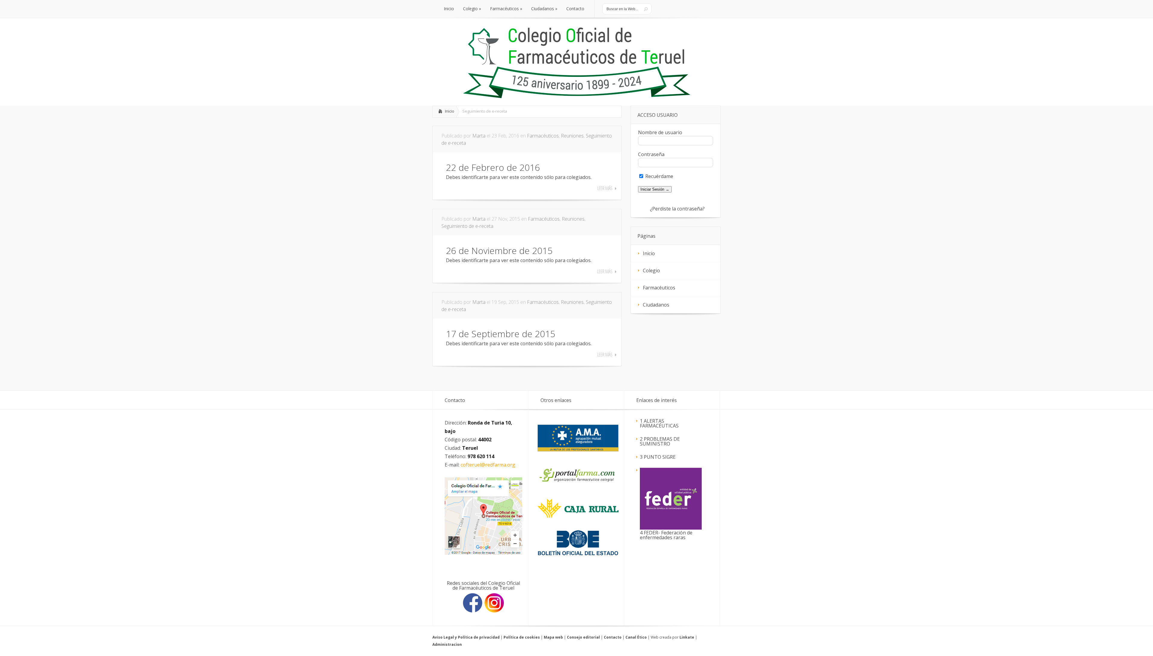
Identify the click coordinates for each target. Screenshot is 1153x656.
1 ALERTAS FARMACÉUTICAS (659, 423)
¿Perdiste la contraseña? (677, 208)
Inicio (449, 111)
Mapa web (553, 637)
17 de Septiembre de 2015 (500, 334)
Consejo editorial (583, 637)
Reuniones (572, 135)
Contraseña (651, 154)
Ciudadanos (656, 304)
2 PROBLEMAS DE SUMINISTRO (660, 441)
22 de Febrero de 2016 (493, 167)
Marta (479, 135)
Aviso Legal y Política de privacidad (466, 637)
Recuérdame (658, 176)
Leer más (605, 188)
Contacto (613, 637)
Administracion (447, 644)
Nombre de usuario (660, 132)
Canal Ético (636, 637)
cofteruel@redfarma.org (488, 464)
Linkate (686, 637)
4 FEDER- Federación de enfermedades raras (666, 535)
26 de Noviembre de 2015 (499, 250)
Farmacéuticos (543, 135)
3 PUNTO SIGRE (658, 457)
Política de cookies (522, 637)
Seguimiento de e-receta (467, 226)
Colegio (651, 270)
